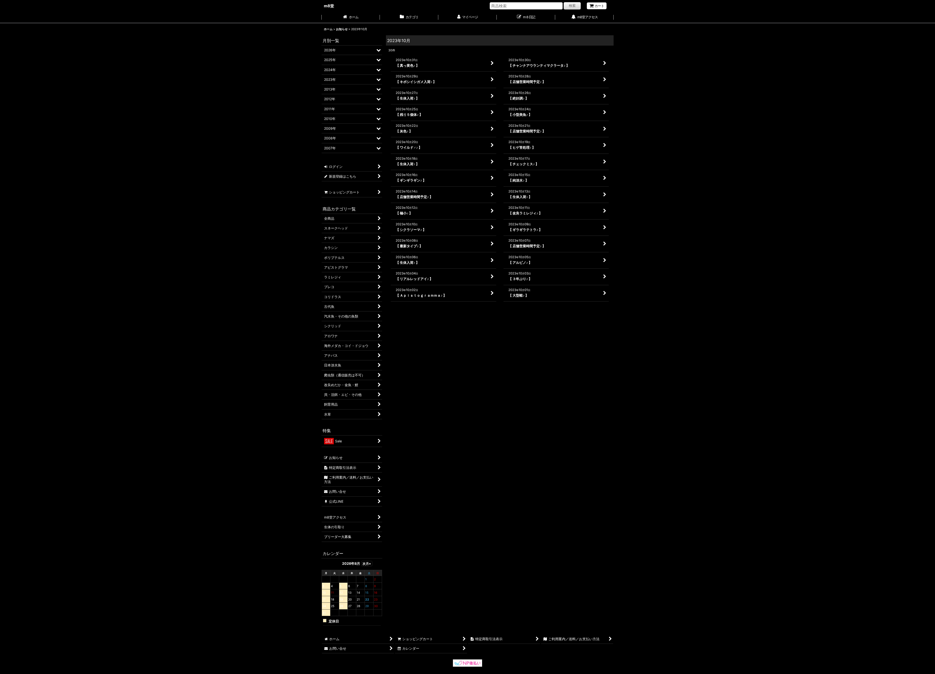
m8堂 (329, 5)
